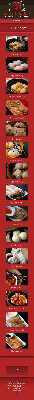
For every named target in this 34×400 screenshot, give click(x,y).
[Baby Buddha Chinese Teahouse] (17, 9)
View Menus (17, 370)
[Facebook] (17, 393)
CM (20, 390)
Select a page (17, 20)
